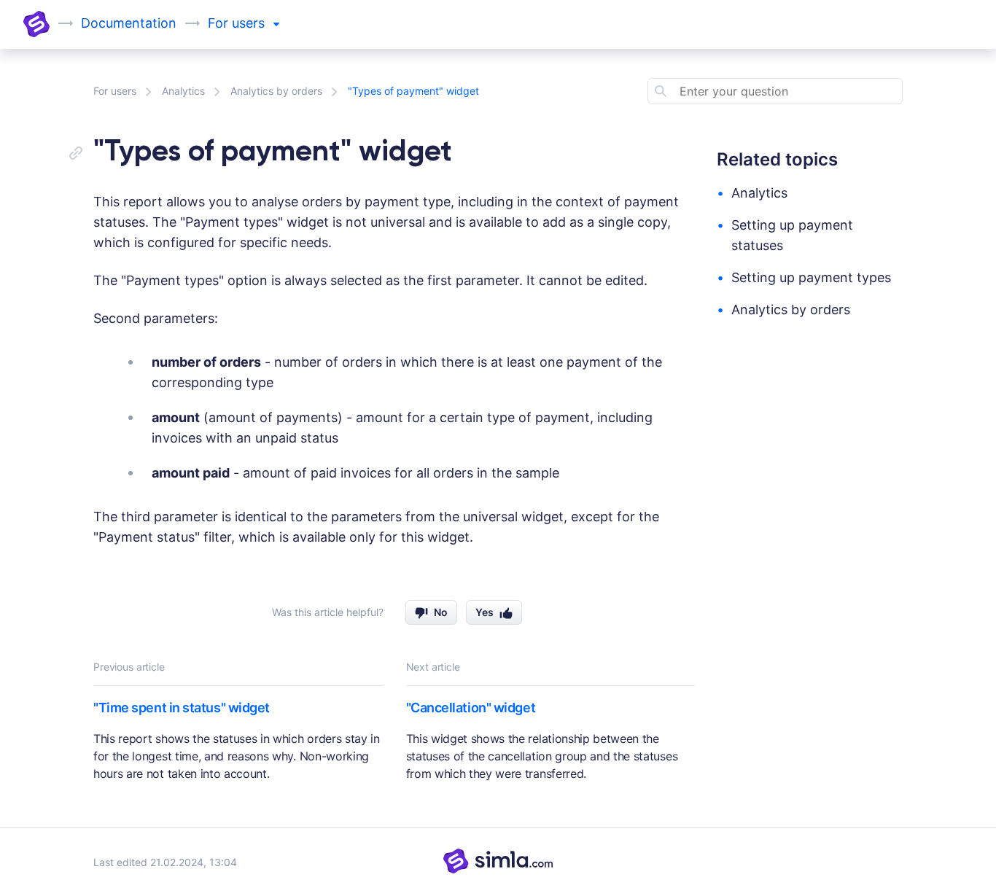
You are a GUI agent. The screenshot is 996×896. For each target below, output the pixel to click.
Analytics (183, 91)
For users (114, 91)
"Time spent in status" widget (181, 707)
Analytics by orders (276, 91)
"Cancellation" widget (471, 707)
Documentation (128, 23)
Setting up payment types (811, 277)
